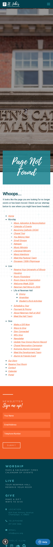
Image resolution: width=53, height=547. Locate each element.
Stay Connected (21, 331)
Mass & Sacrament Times (21, 470)
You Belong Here (21, 237)
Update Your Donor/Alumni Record (30, 342)
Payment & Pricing (22, 309)
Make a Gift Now (22, 324)
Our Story (12, 360)
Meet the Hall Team (23, 316)
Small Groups (20, 240)
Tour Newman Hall (18, 485)
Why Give (18, 335)
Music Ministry (21, 247)
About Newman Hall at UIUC (27, 313)
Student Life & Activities (30, 301)
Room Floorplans (22, 276)
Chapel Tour (19, 233)
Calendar (12, 371)
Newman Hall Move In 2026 (27, 287)
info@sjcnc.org (16, 533)
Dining (22, 294)
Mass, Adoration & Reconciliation (29, 223)
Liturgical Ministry (22, 250)
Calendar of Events (23, 226)
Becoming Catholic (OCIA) (26, 230)
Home (11, 216)
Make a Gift (13, 499)
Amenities (24, 297)
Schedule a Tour (21, 305)
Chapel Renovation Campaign (28, 345)
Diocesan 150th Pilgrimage (27, 261)
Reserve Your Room (17, 364)
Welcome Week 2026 (24, 283)
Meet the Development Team (27, 352)
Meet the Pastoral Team (25, 258)
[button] (48, 4)
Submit (11, 445)
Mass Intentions (21, 254)
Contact (12, 367)
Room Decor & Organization (27, 280)
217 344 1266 (15, 524)
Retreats (17, 244)
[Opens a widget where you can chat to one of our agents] (42, 542)
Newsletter (19, 338)
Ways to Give (20, 328)
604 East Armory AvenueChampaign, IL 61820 (21, 513)
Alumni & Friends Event (25, 356)
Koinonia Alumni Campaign (27, 349)
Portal (11, 374)
